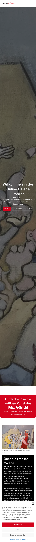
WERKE (7, 208)
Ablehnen (18, 530)
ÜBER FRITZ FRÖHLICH (23, 208)
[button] (33, 504)
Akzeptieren (18, 524)
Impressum (25, 539)
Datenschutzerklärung (15, 539)
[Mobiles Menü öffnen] (30, 3)
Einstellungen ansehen (18, 535)
